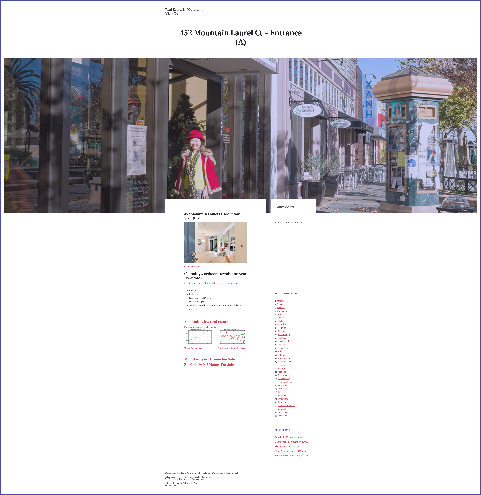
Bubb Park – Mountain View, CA (289, 437)
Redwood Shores (285, 382)
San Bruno (282, 385)
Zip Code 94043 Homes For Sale (209, 364)
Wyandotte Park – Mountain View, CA (291, 442)
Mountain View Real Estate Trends (200, 327)
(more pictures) (191, 266)
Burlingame (282, 311)
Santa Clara (283, 399)
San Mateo (282, 395)
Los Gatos (282, 345)
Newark (281, 365)
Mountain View (284, 362)
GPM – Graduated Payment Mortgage (291, 451)
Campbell (281, 314)
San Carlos (282, 389)
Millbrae (281, 351)
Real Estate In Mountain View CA (184, 11)
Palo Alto (282, 372)
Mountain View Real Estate (206, 321)
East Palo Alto (283, 324)
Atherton (280, 301)
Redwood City (284, 379)
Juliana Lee (170, 477)
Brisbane (280, 308)
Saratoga (282, 402)
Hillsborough (284, 335)
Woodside (282, 416)
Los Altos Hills (284, 341)
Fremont (281, 331)
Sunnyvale (282, 409)
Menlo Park (283, 348)
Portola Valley (284, 375)
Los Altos (282, 338)
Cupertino (281, 318)
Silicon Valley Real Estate (200, 477)
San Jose (281, 392)
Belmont (280, 304)
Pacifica (281, 368)
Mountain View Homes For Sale (209, 359)
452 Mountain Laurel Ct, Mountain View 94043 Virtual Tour (211, 283)
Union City (282, 412)
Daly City (281, 321)
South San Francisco (286, 406)
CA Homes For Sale (190, 483)
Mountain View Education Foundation (291, 456)
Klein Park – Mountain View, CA (288, 446)
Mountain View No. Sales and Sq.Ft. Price (232, 348)
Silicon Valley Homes (173, 483)
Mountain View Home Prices (193, 348)
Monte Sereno (284, 358)
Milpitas (281, 355)
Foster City (281, 328)
